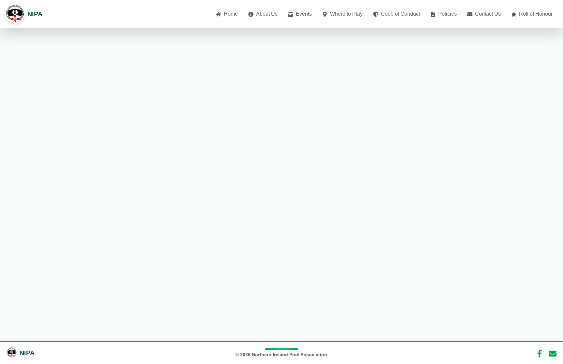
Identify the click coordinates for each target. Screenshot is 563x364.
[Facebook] (539, 353)
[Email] (552, 353)
